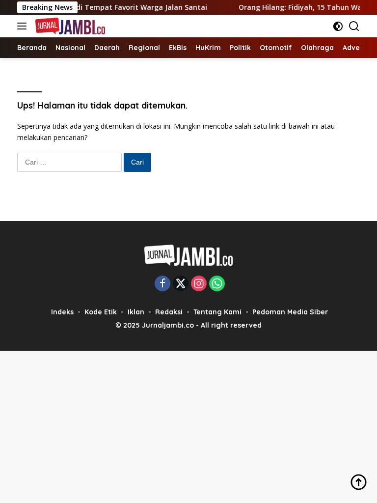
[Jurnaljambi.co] (69, 26)
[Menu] (23, 26)
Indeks (62, 311)
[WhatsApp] (217, 284)
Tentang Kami (217, 311)
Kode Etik (100, 311)
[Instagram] (199, 284)
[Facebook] (162, 284)
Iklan (136, 311)
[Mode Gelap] (338, 26)
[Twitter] (180, 284)
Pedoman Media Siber (290, 311)
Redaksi (169, 311)
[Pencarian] (354, 26)
